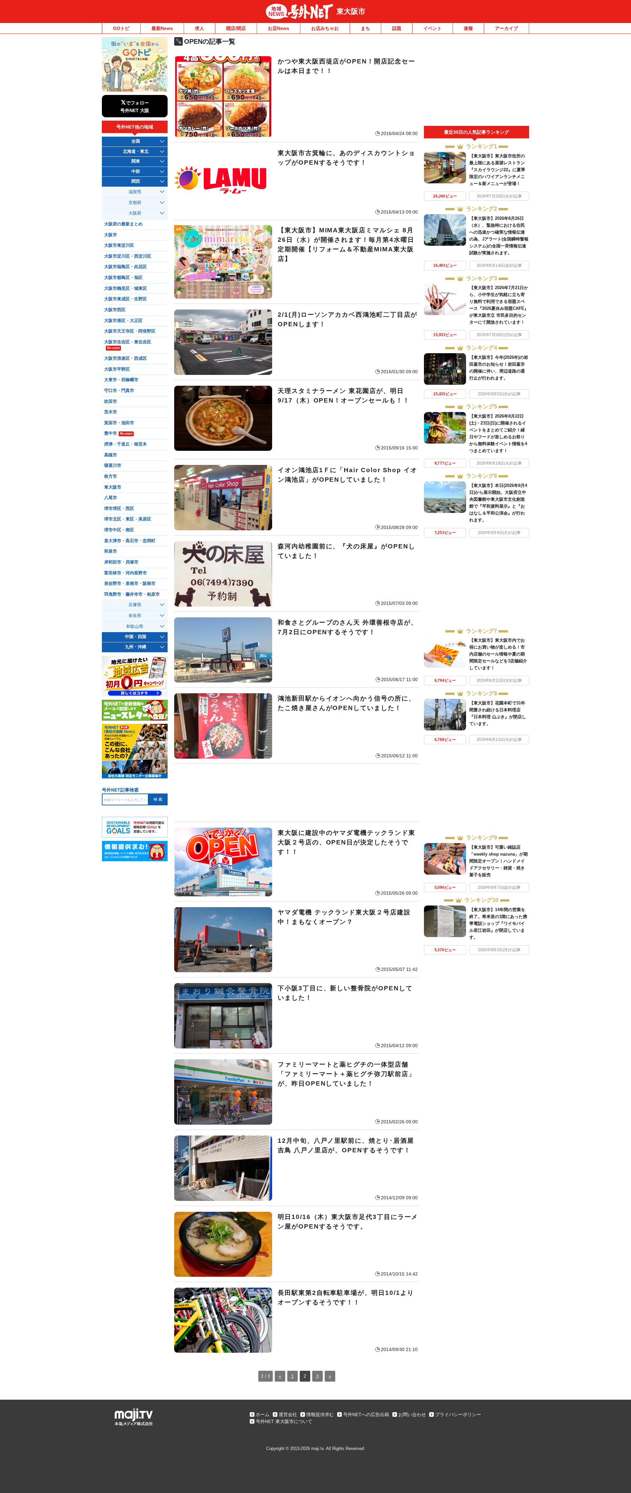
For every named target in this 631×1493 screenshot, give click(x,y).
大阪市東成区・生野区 (125, 299)
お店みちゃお (325, 28)
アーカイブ (506, 28)
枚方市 (110, 476)
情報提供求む (320, 1414)
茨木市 (110, 412)
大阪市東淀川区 (119, 245)
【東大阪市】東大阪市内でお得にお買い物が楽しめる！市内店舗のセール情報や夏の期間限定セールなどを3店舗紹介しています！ (498, 654)
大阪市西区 (115, 310)
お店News (278, 28)
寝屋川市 (112, 465)
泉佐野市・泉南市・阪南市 (129, 583)
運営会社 (288, 1414)
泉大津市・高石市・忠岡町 (129, 541)
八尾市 (110, 497)
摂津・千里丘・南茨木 (125, 444)
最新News (162, 28)
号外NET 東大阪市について (284, 1421)
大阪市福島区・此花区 (125, 266)
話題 (396, 28)
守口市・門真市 (119, 390)
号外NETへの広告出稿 (366, 1414)
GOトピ (121, 28)
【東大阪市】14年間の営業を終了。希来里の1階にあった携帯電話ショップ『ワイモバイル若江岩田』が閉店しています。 (498, 923)
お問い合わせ (412, 1414)
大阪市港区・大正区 (123, 320)
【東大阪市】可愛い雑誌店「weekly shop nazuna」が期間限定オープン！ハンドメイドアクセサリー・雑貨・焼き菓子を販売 (498, 861)
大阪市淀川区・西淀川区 (127, 256)
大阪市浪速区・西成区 (125, 358)
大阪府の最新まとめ (123, 224)
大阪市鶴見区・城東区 (125, 288)
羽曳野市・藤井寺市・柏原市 (132, 594)
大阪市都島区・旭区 (123, 277)
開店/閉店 (236, 28)
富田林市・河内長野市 (125, 573)
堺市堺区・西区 (119, 508)
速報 (468, 28)
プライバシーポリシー (458, 1414)
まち (365, 28)
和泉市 (110, 551)
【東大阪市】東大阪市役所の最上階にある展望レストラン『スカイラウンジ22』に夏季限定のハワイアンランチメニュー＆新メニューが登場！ (497, 169)
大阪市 (110, 235)
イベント (432, 28)
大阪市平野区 (117, 369)
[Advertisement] (296, 793)
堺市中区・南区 (119, 530)
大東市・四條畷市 (121, 380)
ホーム (262, 1414)
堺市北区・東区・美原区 (127, 519)
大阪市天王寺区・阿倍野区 (129, 331)
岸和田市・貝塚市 (121, 562)
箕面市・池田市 (119, 423)
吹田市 (110, 401)
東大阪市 (351, 11)
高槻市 (110, 455)
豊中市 (118, 433)
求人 (199, 28)
